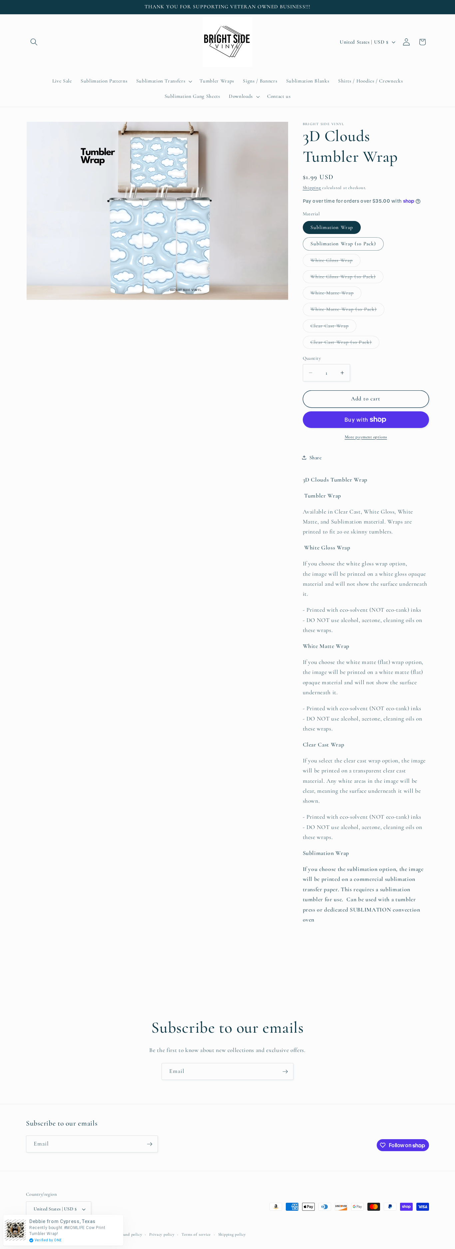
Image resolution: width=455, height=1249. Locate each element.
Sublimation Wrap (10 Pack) (343, 244)
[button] (34, 42)
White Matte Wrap (336, 295)
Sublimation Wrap (331, 227)
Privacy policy (162, 1234)
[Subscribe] (285, 1071)
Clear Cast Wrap (333, 327)
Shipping (312, 187)
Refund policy (129, 1234)
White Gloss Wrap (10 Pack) (347, 278)
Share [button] (315, 457)
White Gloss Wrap (335, 262)
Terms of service (196, 1234)
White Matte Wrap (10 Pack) (347, 311)
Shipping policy (232, 1234)
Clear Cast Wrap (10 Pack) (345, 343)
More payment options (366, 437)
